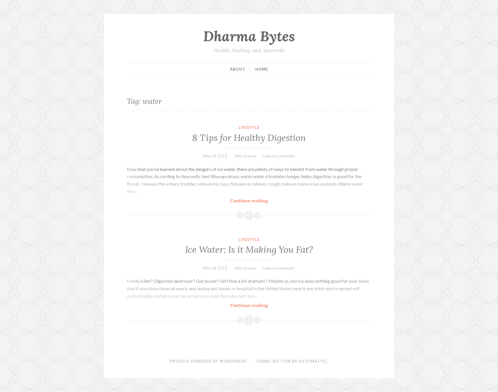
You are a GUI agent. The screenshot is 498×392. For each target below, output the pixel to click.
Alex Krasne (245, 155)
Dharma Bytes (249, 36)
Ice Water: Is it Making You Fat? (249, 249)
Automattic (313, 361)
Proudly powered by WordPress (208, 361)
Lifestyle (249, 127)
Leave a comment (279, 155)
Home (261, 69)
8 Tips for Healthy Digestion (249, 138)
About (237, 69)
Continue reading (259, 200)
